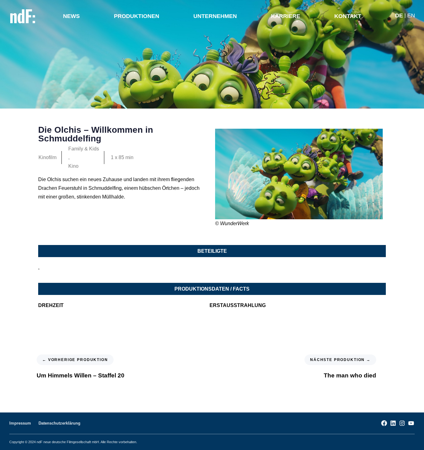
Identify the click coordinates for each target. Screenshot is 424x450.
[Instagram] (402, 423)
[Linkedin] (393, 423)
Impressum (20, 423)
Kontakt (347, 16)
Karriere (285, 16)
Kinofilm (47, 157)
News (71, 16)
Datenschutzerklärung (59, 423)
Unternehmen (215, 16)
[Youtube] (411, 423)
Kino (73, 166)
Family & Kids (83, 148)
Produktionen (136, 16)
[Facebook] (384, 423)
